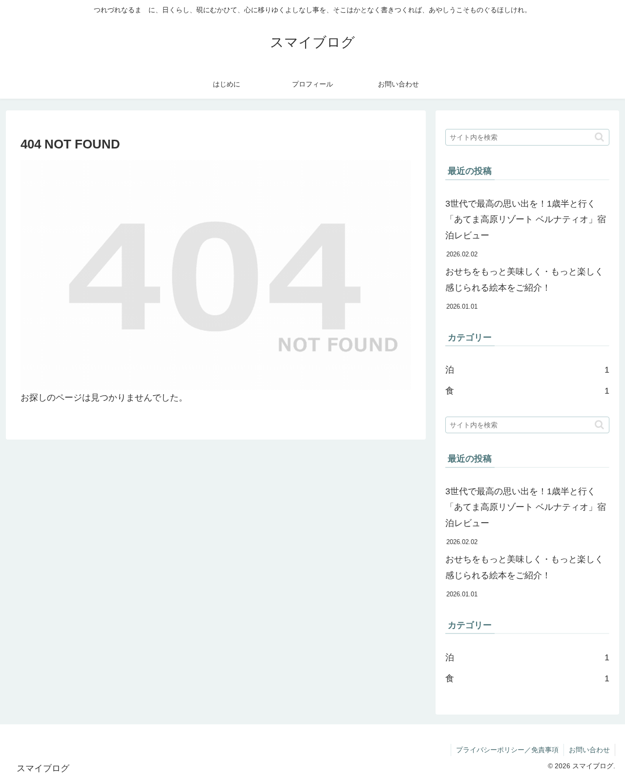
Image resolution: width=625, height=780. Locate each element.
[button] (599, 137)
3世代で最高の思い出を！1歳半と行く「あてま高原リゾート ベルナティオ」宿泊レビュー (525, 219)
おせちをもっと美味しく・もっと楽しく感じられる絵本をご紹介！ (524, 279)
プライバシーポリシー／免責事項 (507, 750)
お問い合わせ (589, 750)
